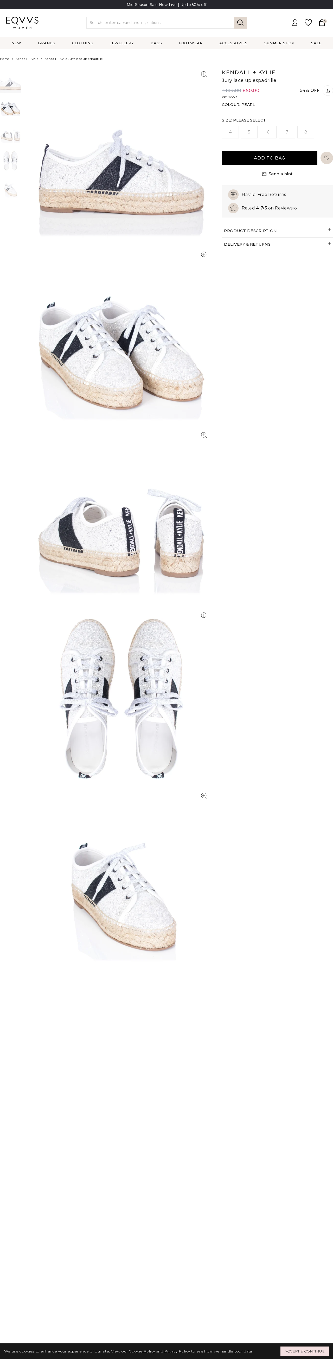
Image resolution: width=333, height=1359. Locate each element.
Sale (316, 43)
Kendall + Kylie (27, 59)
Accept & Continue (305, 1351)
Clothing (82, 43)
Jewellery (122, 43)
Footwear (191, 43)
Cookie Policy (142, 1351)
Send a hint (280, 173)
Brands (47, 43)
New (16, 43)
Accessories (233, 43)
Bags (156, 43)
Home (4, 59)
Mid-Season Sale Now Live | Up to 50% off (167, 4)
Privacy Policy (177, 1351)
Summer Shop (279, 43)
